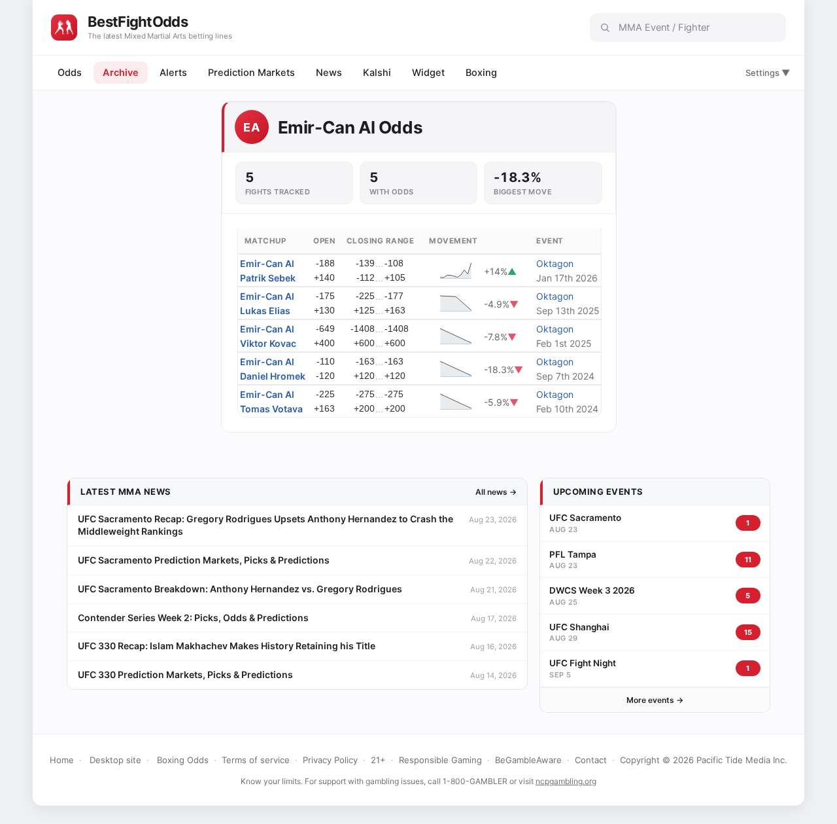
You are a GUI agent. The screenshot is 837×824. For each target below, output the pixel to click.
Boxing (481, 73)
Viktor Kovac (268, 343)
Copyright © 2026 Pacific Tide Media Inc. (703, 760)
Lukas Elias (265, 310)
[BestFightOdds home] (64, 27)
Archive (121, 73)
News (329, 73)
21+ (378, 760)
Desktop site (115, 760)
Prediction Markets (251, 73)
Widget (428, 73)
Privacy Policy (330, 760)
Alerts (173, 73)
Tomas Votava (271, 408)
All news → (496, 492)
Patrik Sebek (268, 277)
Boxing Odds (183, 760)
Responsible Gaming (440, 760)
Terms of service (256, 760)
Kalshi (377, 73)
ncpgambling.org (566, 781)
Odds (70, 73)
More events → (654, 700)
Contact (591, 760)
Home (62, 760)
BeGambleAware (528, 760)
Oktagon (554, 263)
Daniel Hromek (272, 376)
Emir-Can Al (267, 263)
